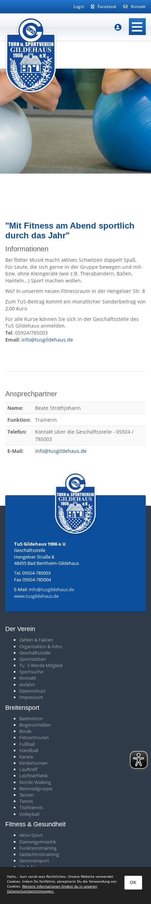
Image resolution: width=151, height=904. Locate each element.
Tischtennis (31, 807)
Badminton (31, 718)
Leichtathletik (33, 775)
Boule (25, 731)
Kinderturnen (33, 763)
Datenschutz (32, 691)
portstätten (34, 659)
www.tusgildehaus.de (36, 596)
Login (78, 6)
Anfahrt (27, 684)
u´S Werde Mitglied (42, 665)
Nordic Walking (35, 782)
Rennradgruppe (35, 788)
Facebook (107, 6)
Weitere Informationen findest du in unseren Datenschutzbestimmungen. (52, 889)
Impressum (31, 697)
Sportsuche (31, 671)
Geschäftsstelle (35, 653)
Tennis (26, 801)
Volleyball (29, 814)
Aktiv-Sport (31, 835)
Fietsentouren (34, 737)
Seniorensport (34, 860)
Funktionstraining (38, 848)
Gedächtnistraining (39, 854)
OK (133, 882)
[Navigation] (137, 26)
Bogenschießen (35, 725)
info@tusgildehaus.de (47, 339)
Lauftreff (28, 769)
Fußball (27, 744)
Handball (28, 750)
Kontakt (138, 6)
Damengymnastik (37, 842)
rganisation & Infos (42, 646)
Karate (26, 757)
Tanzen (26, 795)
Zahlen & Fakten (36, 640)
